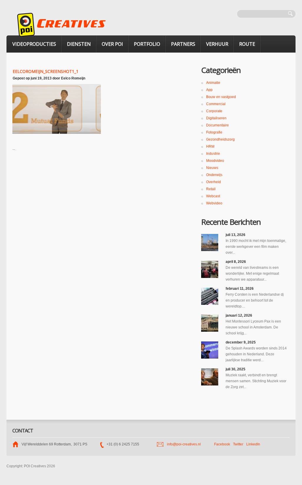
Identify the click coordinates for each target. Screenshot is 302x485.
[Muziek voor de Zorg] (209, 376)
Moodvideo (215, 161)
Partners (183, 44)
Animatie (213, 83)
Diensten (79, 44)
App (209, 90)
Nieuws (212, 168)
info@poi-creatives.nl (184, 444)
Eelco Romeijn (73, 78)
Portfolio (147, 44)
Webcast (213, 196)
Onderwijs (214, 175)
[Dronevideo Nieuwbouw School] (209, 323)
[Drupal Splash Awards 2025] (209, 350)
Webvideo (214, 203)
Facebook (222, 444)
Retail (211, 189)
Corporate (214, 111)
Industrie (213, 154)
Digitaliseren (216, 118)
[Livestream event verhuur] (209, 269)
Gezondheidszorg (220, 139)
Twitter (238, 444)
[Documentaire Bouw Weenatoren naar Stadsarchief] (209, 242)
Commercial (216, 104)
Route (247, 44)
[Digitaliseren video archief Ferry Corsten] (209, 296)
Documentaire (217, 125)
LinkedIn (253, 444)
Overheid (213, 182)
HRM (210, 146)
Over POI (112, 44)
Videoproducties (34, 44)
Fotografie (214, 132)
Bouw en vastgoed (221, 97)
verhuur (217, 44)
